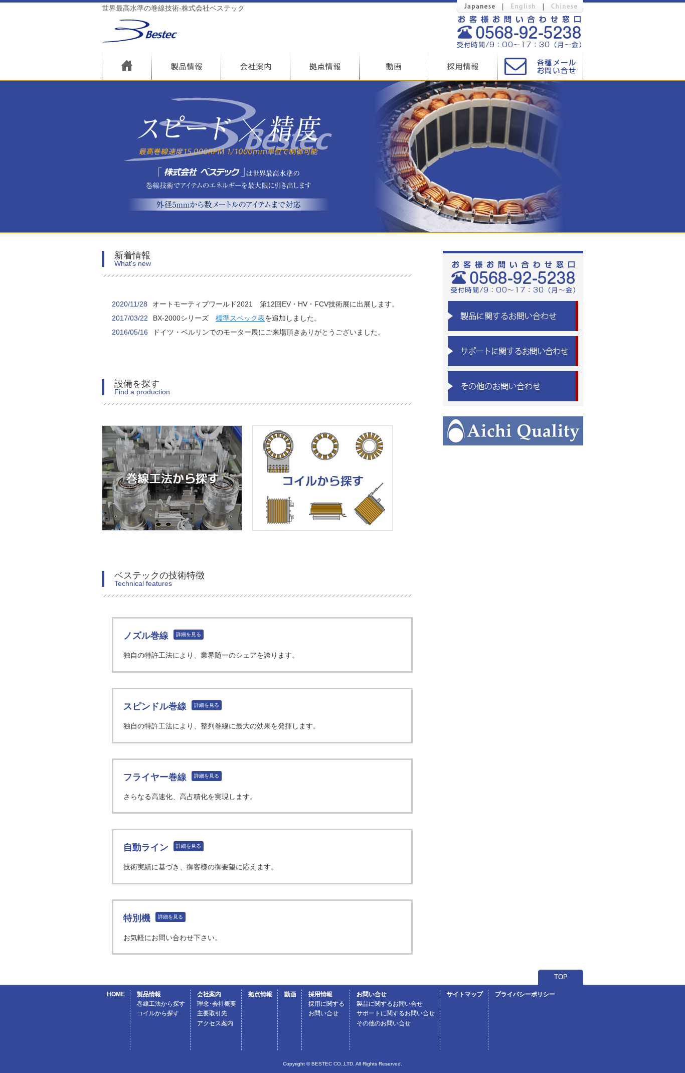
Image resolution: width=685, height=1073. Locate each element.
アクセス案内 (215, 1023)
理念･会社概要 (216, 1003)
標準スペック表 (240, 318)
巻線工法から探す (161, 1003)
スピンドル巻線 (155, 706)
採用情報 (320, 994)
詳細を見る (188, 634)
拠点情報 (260, 994)
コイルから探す (158, 1013)
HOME (116, 994)
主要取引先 (212, 1013)
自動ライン (145, 847)
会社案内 (209, 994)
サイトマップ (465, 994)
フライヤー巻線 (155, 777)
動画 (290, 994)
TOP (561, 977)
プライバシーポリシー (525, 994)
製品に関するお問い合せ (390, 1003)
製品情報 (149, 994)
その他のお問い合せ (384, 1023)
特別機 (136, 918)
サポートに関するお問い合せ (396, 1013)
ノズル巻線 (145, 636)
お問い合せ (372, 994)
